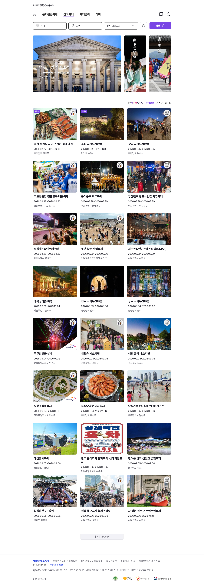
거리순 (159, 102)
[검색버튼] (169, 14)
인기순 (168, 102)
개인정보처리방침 (41, 561)
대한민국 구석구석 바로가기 (43, 5)
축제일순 (150, 102)
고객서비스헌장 (128, 561)
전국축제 (68, 14)
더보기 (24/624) (102, 536)
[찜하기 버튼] (161, 14)
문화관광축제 (49, 14)
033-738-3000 (77, 570)
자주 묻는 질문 (56, 564)
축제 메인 (34, 14)
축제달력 (85, 14)
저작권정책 (111, 561)
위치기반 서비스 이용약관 (65, 561)
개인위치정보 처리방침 (92, 561)
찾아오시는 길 (39, 564)
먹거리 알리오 (135, 102)
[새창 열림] (115, 579)
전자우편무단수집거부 (149, 561)
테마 (98, 14)
